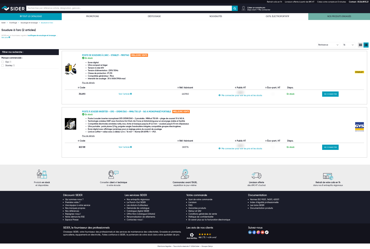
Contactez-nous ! (135, 219)
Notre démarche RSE (75, 216)
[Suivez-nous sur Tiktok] (267, 232)
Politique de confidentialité (200, 216)
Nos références (72, 211)
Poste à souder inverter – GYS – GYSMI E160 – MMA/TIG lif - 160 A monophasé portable (127, 111)
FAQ (190, 205)
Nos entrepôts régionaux (138, 199)
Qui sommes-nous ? (74, 199)
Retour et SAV (194, 211)
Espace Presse (71, 219)
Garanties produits (197, 208)
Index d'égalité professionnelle (264, 202)
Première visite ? (72, 202)
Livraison (192, 202)
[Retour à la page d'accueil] (13, 8)
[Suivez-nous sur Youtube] (262, 232)
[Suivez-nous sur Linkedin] (250, 232)
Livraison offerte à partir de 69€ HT (299, 2)
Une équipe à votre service (77, 205)
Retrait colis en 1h (274, 2)
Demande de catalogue (138, 208)
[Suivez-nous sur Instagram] (258, 232)
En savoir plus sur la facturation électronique (209, 219)
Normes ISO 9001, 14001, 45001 (264, 199)
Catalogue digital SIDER (138, 211)
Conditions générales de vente (202, 214)
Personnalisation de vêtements (141, 216)
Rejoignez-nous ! (73, 214)
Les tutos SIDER (257, 205)
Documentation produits (261, 208)
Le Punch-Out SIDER (136, 202)
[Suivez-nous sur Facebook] (254, 232)
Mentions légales (164, 246)
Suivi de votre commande (200, 199)
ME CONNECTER (330, 94)
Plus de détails (88, 83)
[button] (359, 2)
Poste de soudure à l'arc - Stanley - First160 (106, 55)
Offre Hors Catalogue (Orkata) (141, 214)
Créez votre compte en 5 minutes (331, 2)
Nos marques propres (75, 208)
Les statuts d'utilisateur (137, 205)
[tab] (92, 195)
